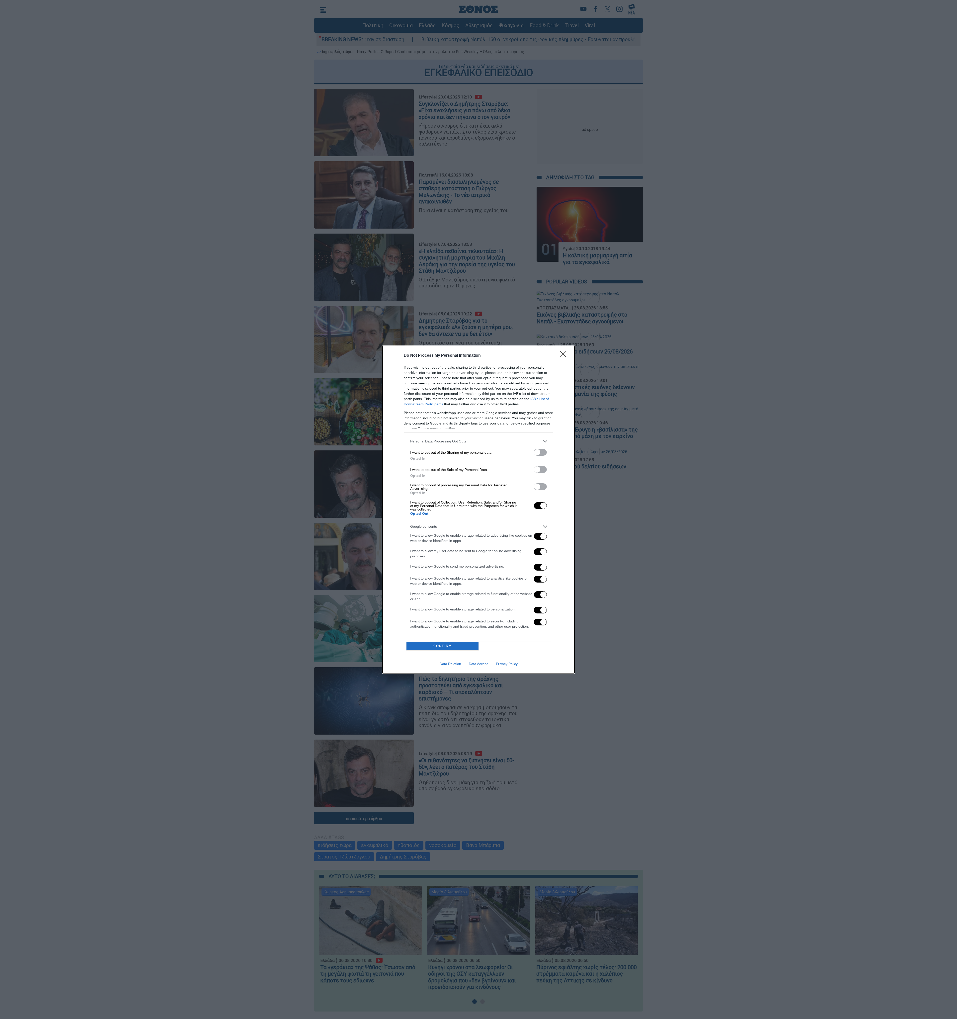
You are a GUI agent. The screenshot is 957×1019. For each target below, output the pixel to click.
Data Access (478, 664)
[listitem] (478, 441)
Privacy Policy (507, 664)
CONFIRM (442, 646)
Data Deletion (450, 664)
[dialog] (478, 509)
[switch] (540, 452)
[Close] (564, 355)
